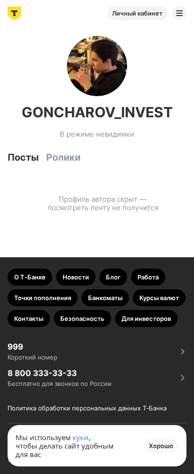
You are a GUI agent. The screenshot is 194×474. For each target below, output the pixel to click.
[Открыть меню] (179, 13)
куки (81, 437)
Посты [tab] (23, 157)
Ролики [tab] (63, 157)
